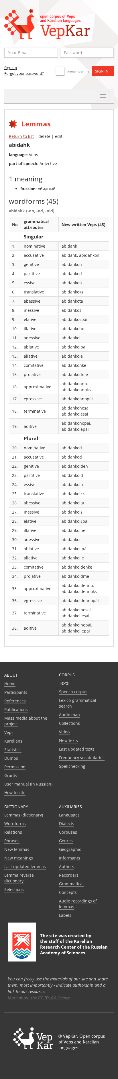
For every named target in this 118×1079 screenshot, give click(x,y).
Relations (13, 832)
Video (64, 732)
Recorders (68, 875)
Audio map (69, 714)
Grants (10, 775)
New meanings (18, 858)
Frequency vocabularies (82, 757)
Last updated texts (77, 749)
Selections (14, 889)
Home (9, 683)
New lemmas (16, 849)
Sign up (10, 67)
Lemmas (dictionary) (23, 815)
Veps (8, 732)
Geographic (70, 849)
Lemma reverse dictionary (19, 878)
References (15, 701)
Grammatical (71, 883)
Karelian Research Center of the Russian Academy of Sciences (74, 946)
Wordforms (15, 823)
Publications (16, 709)
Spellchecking (72, 766)
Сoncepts (68, 892)
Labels (65, 915)
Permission (14, 766)
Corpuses (68, 832)
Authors (66, 866)
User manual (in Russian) (28, 784)
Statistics (12, 749)
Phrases (11, 840)
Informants (69, 858)
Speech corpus (73, 691)
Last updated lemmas (25, 866)
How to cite (14, 792)
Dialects (66, 823)
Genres (66, 840)
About (11, 675)
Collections (69, 723)
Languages (69, 815)
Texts (64, 683)
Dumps (11, 758)
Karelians (13, 741)
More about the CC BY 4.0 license (39, 997)
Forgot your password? (24, 73)
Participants (15, 692)
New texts (68, 740)
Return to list (21, 136)
